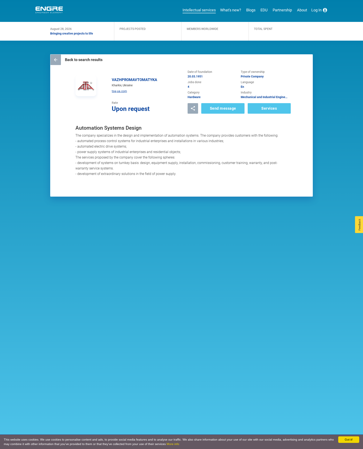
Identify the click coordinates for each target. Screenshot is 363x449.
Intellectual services (199, 10)
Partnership (282, 10)
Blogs (250, 10)
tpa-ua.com (119, 91)
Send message (223, 108)
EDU (264, 10)
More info (173, 444)
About (302, 10)
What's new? (230, 10)
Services (269, 108)
